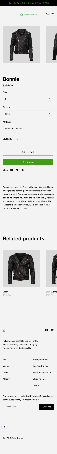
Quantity (7, 138)
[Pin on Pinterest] (23, 170)
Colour (6, 107)
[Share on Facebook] (11, 170)
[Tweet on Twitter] (17, 170)
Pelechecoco (18, 438)
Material (7, 122)
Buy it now (28, 162)
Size (5, 92)
